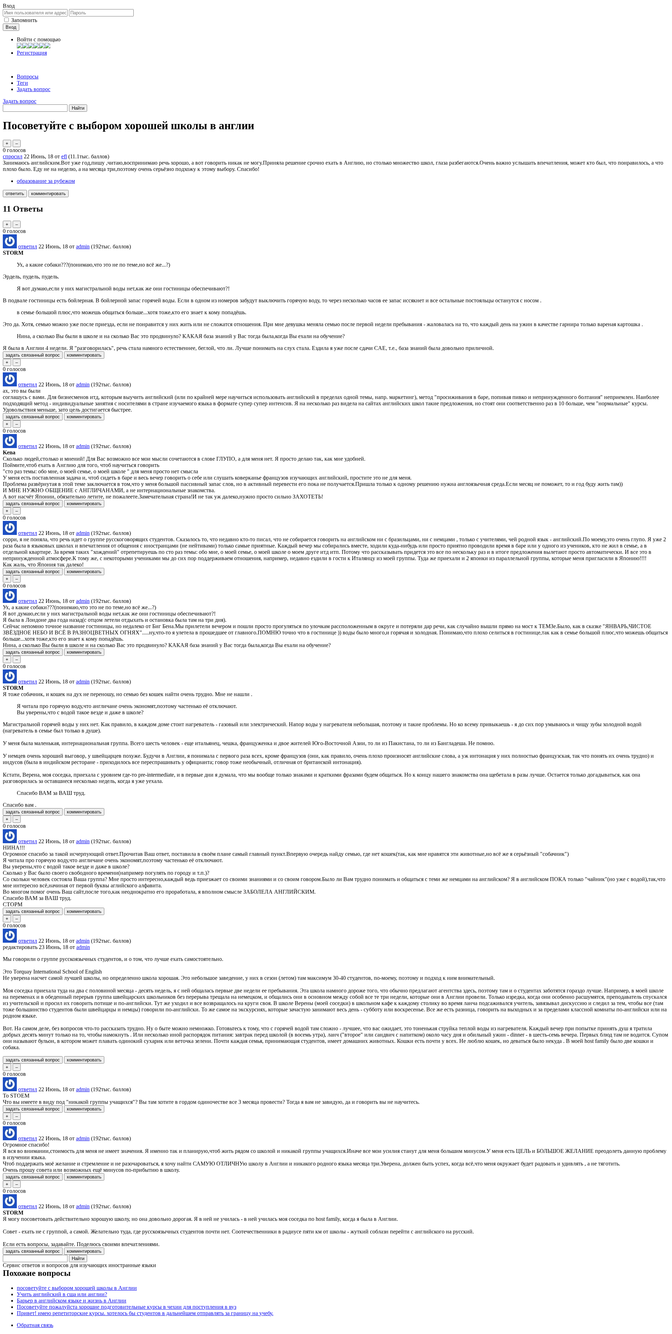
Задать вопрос (33, 89)
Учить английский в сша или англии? (62, 1294)
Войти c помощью (39, 39)
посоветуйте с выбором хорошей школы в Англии (77, 1288)
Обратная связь (35, 1325)
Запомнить (24, 20)
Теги (22, 83)
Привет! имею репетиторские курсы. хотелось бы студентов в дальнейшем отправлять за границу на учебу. (145, 1313)
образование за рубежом (46, 181)
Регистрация (32, 53)
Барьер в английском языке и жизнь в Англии (71, 1301)
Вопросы (27, 77)
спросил (12, 156)
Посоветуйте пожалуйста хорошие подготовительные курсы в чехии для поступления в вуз (126, 1307)
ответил (27, 246)
